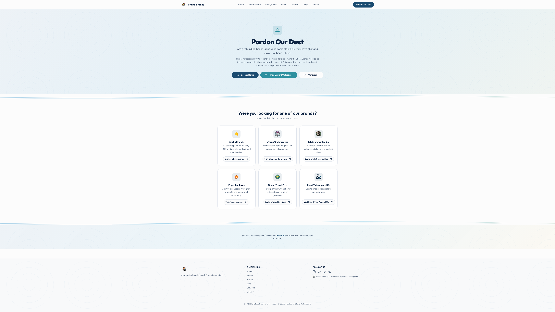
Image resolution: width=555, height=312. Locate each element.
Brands (284, 4)
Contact (315, 4)
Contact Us (313, 75)
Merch (250, 279)
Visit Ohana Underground (275, 159)
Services (295, 4)
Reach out (281, 235)
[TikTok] (324, 271)
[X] (319, 271)
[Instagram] (314, 271)
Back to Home (247, 75)
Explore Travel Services (275, 202)
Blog (306, 4)
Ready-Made (271, 4)
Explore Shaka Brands (234, 159)
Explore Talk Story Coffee (316, 159)
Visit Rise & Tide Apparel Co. (316, 202)
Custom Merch (254, 4)
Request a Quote (363, 4)
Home (241, 4)
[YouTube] (329, 271)
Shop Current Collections (281, 75)
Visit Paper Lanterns (234, 202)
